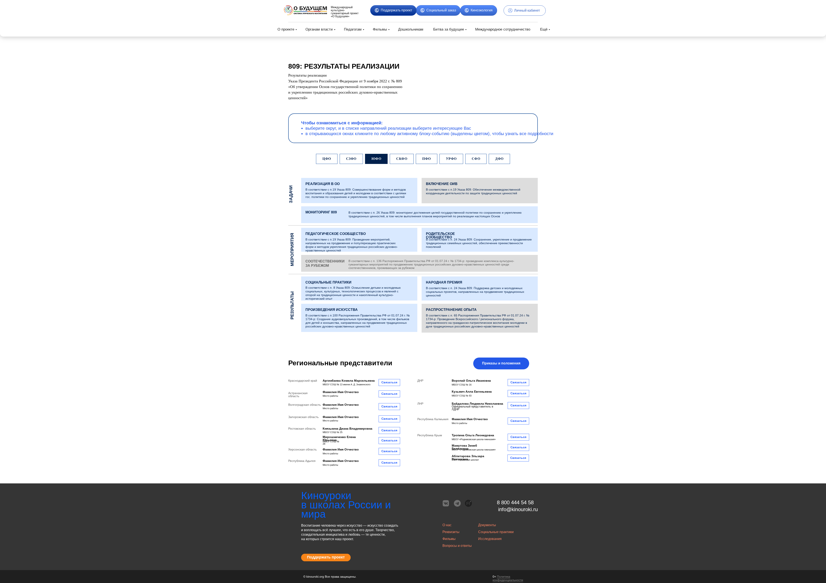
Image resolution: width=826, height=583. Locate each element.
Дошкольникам (410, 29)
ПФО (426, 158)
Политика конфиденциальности (508, 578)
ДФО (499, 158)
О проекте (285, 29)
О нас (447, 525)
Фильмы (380, 29)
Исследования (490, 539)
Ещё (543, 29)
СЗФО (351, 158)
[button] (322, 184)
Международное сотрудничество (502, 29)
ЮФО (376, 158)
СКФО (401, 158)
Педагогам (353, 29)
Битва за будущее (448, 29)
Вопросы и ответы (457, 546)
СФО (476, 158)
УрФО (451, 158)
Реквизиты (450, 532)
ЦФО (326, 158)
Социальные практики (496, 532)
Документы (487, 525)
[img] (305, 10)
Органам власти (319, 29)
